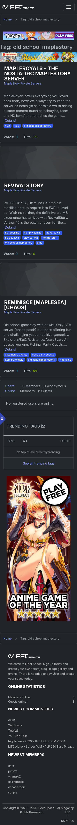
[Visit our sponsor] (38, 36)
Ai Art (11, 720)
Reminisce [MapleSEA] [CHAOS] (35, 305)
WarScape (15, 725)
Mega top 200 (67, 810)
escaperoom (16, 787)
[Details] (9, 121)
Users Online (10, 388)
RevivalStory (24, 185)
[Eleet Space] (18, 7)
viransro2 (14, 776)
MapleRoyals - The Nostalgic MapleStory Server (37, 73)
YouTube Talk (17, 736)
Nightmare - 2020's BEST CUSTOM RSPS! (36, 741)
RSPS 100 (67, 821)
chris (11, 765)
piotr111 (12, 771)
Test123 (13, 730)
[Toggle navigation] (69, 7)
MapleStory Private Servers (22, 83)
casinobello (16, 781)
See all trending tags (38, 463)
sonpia (12, 792)
